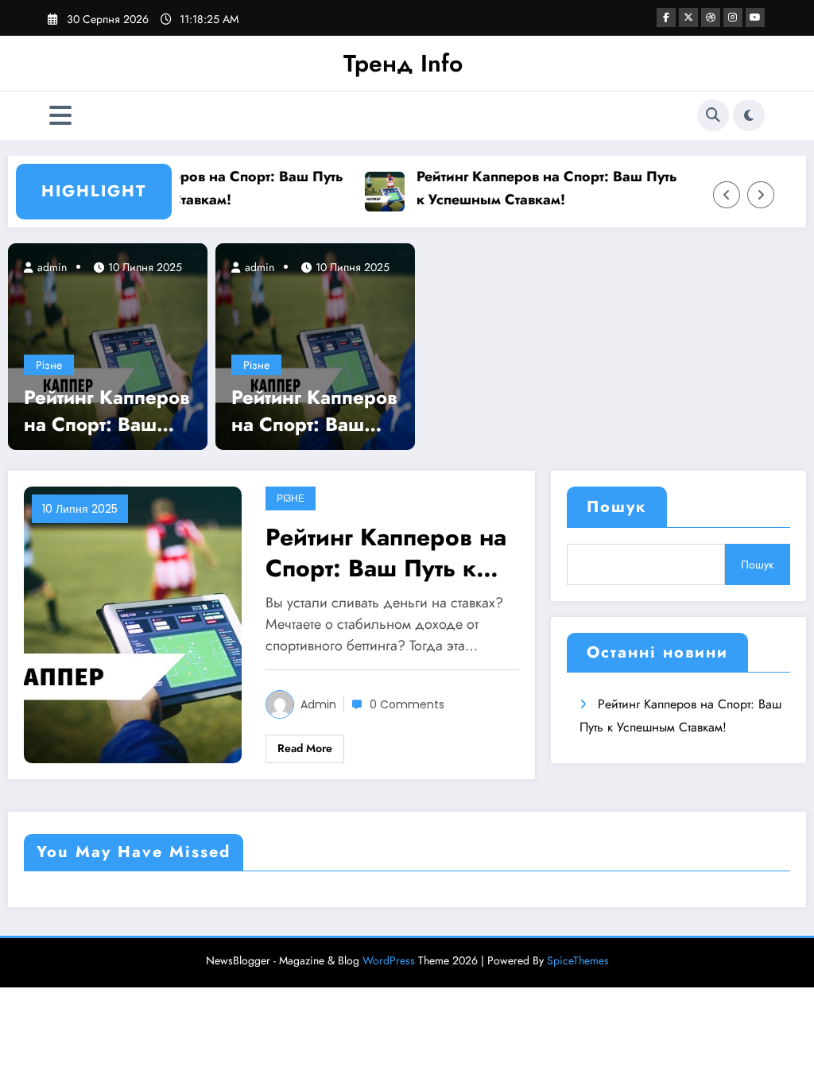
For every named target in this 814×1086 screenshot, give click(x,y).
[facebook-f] (666, 17)
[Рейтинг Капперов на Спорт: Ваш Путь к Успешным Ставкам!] (107, 345)
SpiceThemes (578, 960)
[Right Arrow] (760, 195)
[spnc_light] (749, 115)
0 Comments (407, 704)
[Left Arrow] (726, 195)
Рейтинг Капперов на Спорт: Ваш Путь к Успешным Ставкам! (207, 188)
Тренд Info (403, 63)
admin (50, 267)
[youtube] (755, 17)
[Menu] (60, 115)
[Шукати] (713, 115)
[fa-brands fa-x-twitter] (688, 17)
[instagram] (732, 17)
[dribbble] (710, 17)
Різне (49, 365)
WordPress (388, 960)
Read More (304, 748)
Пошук (617, 506)
